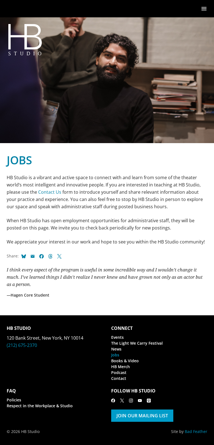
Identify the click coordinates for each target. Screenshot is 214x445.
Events (117, 337)
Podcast (119, 372)
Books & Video (125, 360)
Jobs (115, 355)
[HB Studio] (12, 8)
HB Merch (120, 366)
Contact (118, 378)
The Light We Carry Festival (137, 343)
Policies (14, 400)
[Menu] (204, 8)
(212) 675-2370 (22, 345)
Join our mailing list (142, 416)
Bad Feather (196, 431)
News (116, 349)
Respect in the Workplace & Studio (40, 405)
